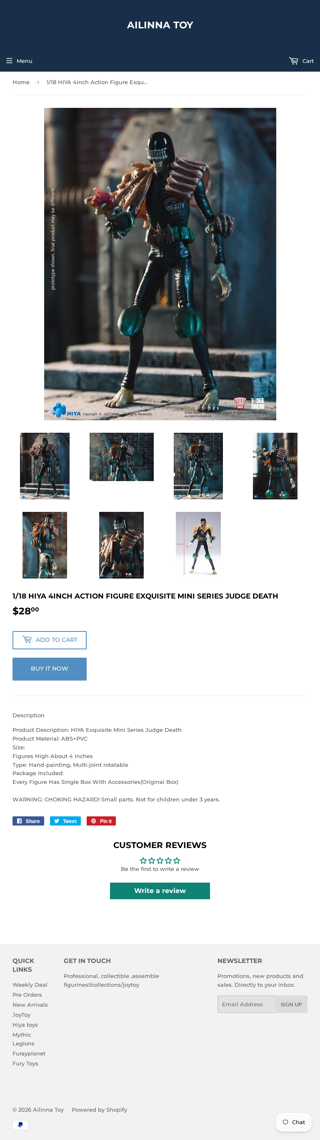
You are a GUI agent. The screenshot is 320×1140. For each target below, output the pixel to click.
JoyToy (21, 1014)
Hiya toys (25, 1024)
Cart (307, 60)
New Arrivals (30, 1004)
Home (21, 82)
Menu (24, 60)
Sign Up (291, 1004)
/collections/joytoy (114, 984)
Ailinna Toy (160, 25)
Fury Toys (25, 1063)
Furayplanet (28, 1053)
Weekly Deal (30, 984)
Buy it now (49, 668)
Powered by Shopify (99, 1109)
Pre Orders (27, 994)
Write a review (160, 891)
